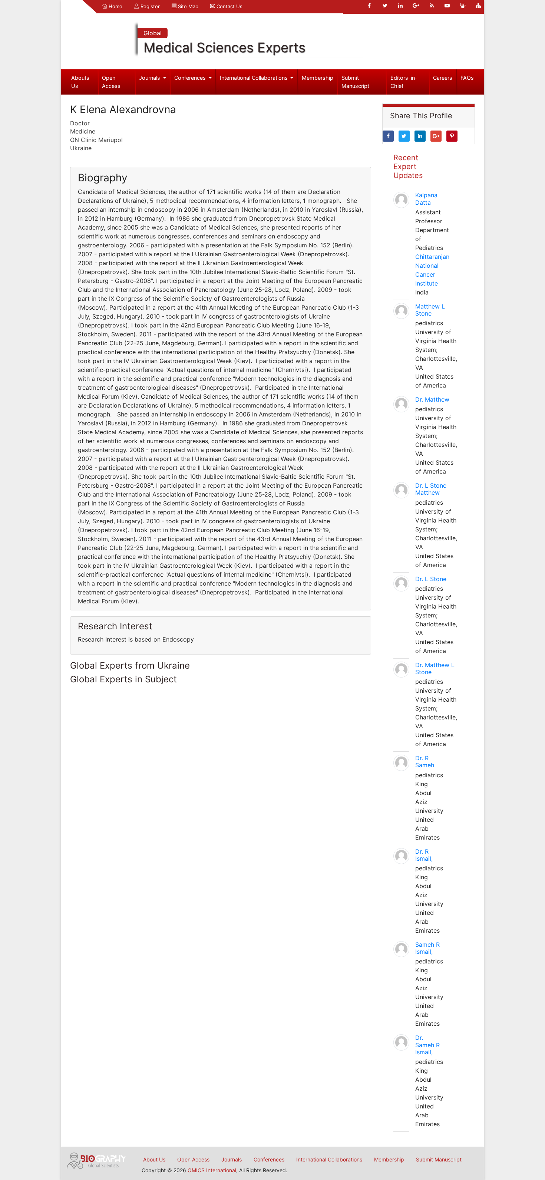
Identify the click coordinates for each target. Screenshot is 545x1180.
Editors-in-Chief (403, 82)
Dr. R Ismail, (424, 855)
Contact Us (228, 6)
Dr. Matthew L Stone (435, 668)
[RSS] (431, 5)
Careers (442, 78)
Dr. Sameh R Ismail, (427, 1044)
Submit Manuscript (355, 82)
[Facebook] (369, 5)
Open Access (111, 82)
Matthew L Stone (430, 310)
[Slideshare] (462, 5)
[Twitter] (384, 5)
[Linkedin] (400, 5)
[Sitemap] (478, 5)
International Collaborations (254, 78)
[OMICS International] (96, 1160)
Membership (317, 78)
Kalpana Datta (426, 198)
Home (114, 6)
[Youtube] (447, 5)
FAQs (467, 78)
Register (149, 6)
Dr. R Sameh (424, 761)
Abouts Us (80, 82)
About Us (154, 1159)
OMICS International (212, 1170)
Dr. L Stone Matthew (430, 489)
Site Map (187, 6)
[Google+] (416, 5)
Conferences (190, 78)
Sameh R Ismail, (427, 948)
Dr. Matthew (432, 399)
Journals (150, 78)
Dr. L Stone (430, 579)
